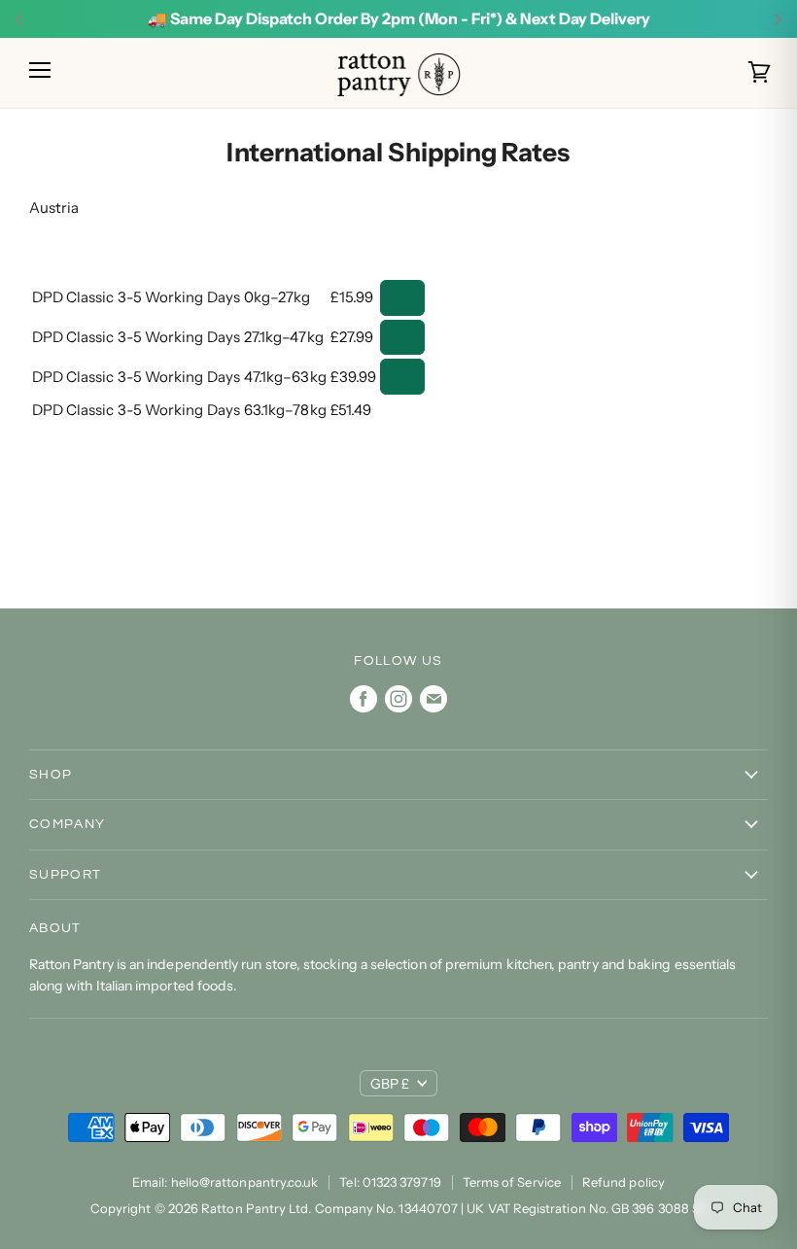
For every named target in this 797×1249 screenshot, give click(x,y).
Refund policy (623, 1182)
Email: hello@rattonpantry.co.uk (225, 1182)
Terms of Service (512, 1182)
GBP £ (389, 1084)
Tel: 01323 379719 (389, 1182)
